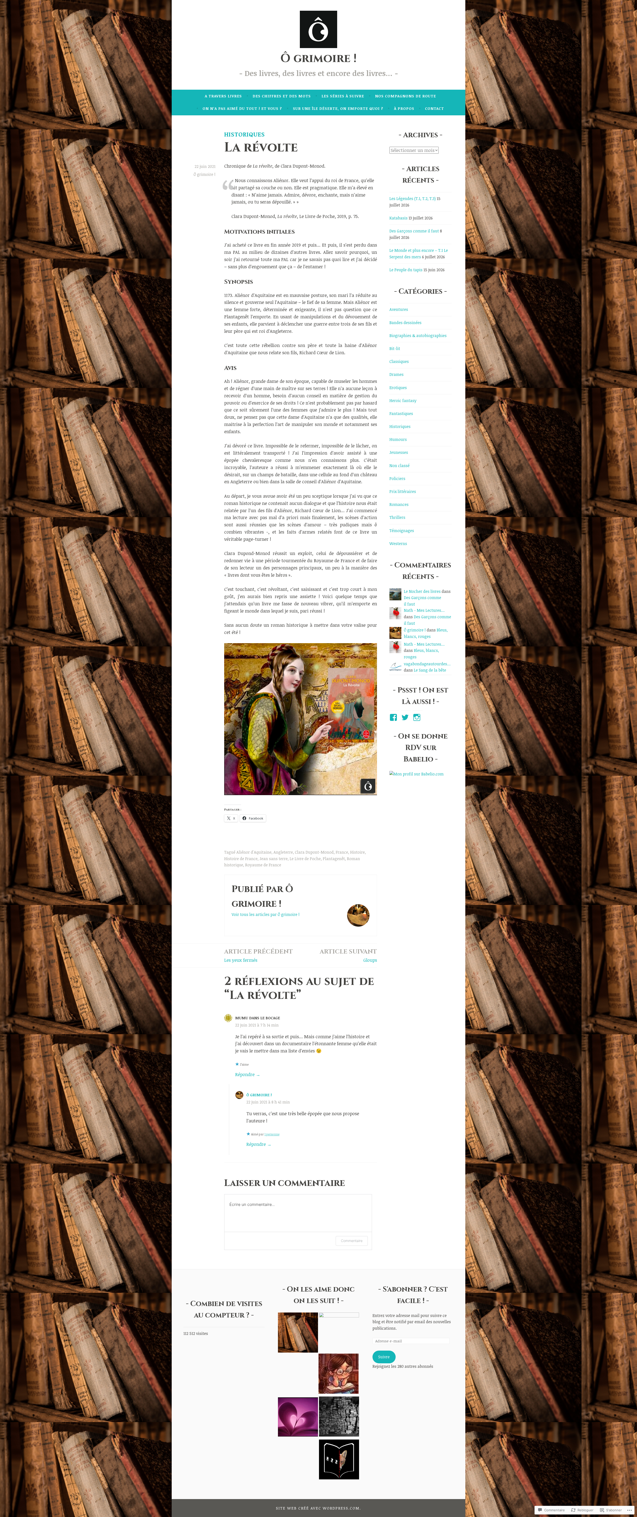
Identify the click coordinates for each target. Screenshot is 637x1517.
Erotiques (398, 387)
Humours (398, 439)
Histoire (357, 852)
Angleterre (283, 852)
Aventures (398, 309)
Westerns (398, 543)
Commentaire (352, 1241)
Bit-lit (394, 348)
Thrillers (397, 517)
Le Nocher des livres (422, 591)
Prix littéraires (402, 491)
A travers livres (223, 95)
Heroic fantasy (403, 400)
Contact (434, 108)
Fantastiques (401, 413)
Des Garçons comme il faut (414, 231)
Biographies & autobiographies (418, 335)
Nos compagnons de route (405, 95)
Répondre (245, 1074)
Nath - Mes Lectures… (424, 610)
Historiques (244, 134)
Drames (396, 374)
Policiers (397, 478)
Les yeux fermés (258, 955)
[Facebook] (394, 717)
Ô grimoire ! (318, 58)
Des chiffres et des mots (282, 95)
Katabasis (398, 218)
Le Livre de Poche (305, 858)
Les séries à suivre (342, 95)
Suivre (384, 1357)
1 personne (272, 1134)
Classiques (399, 361)
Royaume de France (263, 865)
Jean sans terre (274, 858)
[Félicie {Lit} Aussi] (339, 1417)
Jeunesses (398, 452)
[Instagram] (418, 717)
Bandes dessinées (405, 322)
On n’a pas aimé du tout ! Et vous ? (242, 108)
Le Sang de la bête (430, 670)
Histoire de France (241, 858)
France (342, 852)
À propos (404, 108)
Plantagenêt (334, 858)
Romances (399, 504)
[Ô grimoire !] (298, 1333)
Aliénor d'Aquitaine (253, 852)
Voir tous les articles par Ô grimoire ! (266, 914)
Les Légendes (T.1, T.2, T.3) (412, 198)
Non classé (399, 465)
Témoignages (401, 530)
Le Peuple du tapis (406, 270)
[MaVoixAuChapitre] (298, 1417)
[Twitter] (406, 717)
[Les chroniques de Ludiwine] (339, 1460)
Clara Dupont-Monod (314, 852)
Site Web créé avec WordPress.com (318, 1508)
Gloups (348, 955)
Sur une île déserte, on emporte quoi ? (338, 108)
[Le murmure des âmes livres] (339, 1332)
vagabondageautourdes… (427, 664)
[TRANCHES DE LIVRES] (338, 1374)
